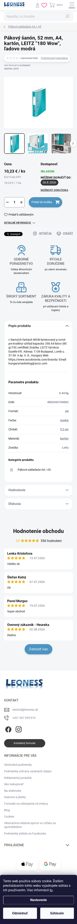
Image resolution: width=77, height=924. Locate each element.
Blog (7, 810)
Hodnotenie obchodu (38, 531)
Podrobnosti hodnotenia (54, 58)
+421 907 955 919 (24, 717)
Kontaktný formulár (25, 743)
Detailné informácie (17, 222)
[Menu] (72, 5)
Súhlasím (57, 913)
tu (51, 890)
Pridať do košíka (41, 202)
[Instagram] (18, 728)
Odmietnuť (20, 913)
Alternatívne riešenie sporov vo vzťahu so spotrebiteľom (30, 825)
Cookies (9, 816)
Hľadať (67, 16)
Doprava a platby (15, 797)
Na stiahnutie (12, 790)
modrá (64, 420)
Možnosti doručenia (54, 190)
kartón (64, 438)
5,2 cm (64, 429)
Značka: (11, 69)
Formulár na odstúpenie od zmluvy (26, 803)
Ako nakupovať (13, 784)
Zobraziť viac (38, 649)
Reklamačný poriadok (18, 777)
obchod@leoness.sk (25, 709)
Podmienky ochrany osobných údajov (28, 771)
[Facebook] (7, 728)
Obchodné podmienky (18, 764)
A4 (67, 411)
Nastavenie (38, 900)
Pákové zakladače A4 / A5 (34, 469)
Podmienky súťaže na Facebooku (25, 833)
